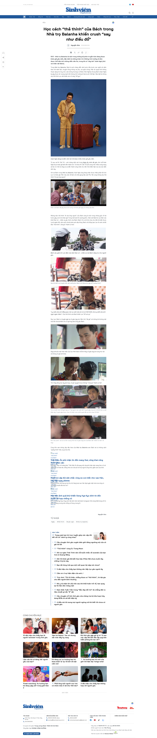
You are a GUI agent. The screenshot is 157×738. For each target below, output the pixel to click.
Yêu (63, 17)
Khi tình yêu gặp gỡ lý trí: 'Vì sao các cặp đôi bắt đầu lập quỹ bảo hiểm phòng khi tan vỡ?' (93, 637)
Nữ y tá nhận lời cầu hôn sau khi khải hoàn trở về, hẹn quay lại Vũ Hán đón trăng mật (79, 585)
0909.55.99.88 (52, 718)
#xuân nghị (70, 522)
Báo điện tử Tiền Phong (78, 10)
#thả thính (60, 522)
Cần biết (125, 17)
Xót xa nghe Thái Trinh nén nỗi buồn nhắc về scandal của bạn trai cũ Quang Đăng (80, 554)
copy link (78, 52)
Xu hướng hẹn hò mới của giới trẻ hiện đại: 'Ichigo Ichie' (92, 660)
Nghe (3, 53)
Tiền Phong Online (69, 4)
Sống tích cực (107, 17)
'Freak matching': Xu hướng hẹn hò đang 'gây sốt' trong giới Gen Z (36, 685)
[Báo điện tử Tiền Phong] (122, 708)
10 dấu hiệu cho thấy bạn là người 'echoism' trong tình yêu (35, 636)
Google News (113, 22)
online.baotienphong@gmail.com (78, 720)
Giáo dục (48, 17)
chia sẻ (71, 52)
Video (98, 17)
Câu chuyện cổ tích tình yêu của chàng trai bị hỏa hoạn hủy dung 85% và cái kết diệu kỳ (79, 597)
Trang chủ (24, 16)
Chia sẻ (3, 57)
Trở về (3, 66)
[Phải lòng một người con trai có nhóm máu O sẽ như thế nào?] (65, 674)
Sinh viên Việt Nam (33, 707)
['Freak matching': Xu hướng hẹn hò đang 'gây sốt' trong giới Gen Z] (36, 674)
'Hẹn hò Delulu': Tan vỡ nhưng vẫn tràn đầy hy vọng (64, 636)
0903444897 (73, 718)
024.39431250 (29, 721)
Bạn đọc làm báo (32, 733)
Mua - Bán (117, 17)
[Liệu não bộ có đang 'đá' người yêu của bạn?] (36, 650)
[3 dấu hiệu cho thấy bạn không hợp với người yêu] (94, 674)
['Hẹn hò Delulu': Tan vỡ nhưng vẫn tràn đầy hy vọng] (65, 626)
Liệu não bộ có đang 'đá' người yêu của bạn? (35, 660)
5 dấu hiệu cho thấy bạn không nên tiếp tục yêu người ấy (79, 569)
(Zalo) (58, 718)
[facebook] (130, 4)
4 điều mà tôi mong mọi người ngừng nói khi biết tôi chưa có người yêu (79, 603)
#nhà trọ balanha (81, 522)
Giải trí (69, 17)
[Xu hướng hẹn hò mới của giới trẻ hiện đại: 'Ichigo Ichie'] (94, 650)
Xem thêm (132, 16)
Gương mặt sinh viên (79, 17)
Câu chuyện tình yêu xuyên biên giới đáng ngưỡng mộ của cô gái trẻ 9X (80, 543)
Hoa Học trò (95, 4)
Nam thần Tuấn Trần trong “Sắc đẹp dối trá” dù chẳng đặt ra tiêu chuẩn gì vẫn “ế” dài (79, 591)
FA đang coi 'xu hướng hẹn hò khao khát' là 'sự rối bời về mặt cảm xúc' (64, 661)
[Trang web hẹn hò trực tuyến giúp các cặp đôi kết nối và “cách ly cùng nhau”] (99, 536)
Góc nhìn (56, 17)
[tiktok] (99, 720)
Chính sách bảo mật (121, 716)
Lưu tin (3, 62)
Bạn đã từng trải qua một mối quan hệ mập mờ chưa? (78, 565)
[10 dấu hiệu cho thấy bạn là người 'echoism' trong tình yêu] (36, 626)
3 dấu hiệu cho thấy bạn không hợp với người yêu (93, 684)
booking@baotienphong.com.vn (56, 720)
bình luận (86, 52)
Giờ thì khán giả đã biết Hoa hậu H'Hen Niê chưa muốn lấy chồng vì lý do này (78, 560)
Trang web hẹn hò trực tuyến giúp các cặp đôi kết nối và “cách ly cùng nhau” (72, 536)
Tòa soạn (26, 716)
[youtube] (133, 4)
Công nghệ (91, 17)
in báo (82, 52)
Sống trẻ (40, 17)
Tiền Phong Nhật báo (83, 4)
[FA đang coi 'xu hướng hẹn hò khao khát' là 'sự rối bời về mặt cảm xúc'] (65, 650)
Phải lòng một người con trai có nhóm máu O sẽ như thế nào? (65, 684)
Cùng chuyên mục (32, 615)
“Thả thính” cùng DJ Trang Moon (69, 549)
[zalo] (104, 720)
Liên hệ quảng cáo (52, 716)
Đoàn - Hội (32, 17)
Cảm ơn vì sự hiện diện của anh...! (69, 573)
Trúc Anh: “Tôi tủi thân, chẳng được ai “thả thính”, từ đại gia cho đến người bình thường (80, 578)
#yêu (53, 522)
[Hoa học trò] (132, 708)
